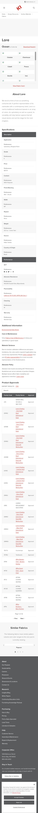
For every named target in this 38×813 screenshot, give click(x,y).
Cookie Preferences (19, 807)
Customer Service (7, 734)
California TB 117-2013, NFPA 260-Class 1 (15, 295)
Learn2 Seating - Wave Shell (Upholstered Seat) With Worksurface (20, 541)
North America (30, 2)
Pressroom (5, 675)
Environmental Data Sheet (10, 330)
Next (22, 618)
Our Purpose (6, 665)
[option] (19, 646)
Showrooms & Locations (9, 681)
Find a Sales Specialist (9, 719)
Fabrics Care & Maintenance (15, 338)
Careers (4, 671)
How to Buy (5, 712)
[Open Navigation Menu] (4, 8)
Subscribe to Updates (12, 776)
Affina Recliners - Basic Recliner (20, 606)
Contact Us (5, 685)
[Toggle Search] (34, 8)
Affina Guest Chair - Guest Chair (19, 570)
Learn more (20, 376)
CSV (17, 386)
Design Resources (13, 14)
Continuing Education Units (11, 699)
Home (3, 14)
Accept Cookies (19, 797)
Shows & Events (7, 678)
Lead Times (5, 722)
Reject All (19, 802)
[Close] (34, 784)
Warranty (5, 743)
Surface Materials (26, 14)
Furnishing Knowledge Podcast (12, 703)
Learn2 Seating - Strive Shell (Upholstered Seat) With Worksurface (20, 516)
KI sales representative (12, 357)
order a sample (27, 355)
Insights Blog (6, 693)
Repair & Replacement (9, 740)
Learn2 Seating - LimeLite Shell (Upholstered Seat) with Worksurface (20, 483)
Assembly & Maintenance (10, 737)
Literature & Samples (8, 726)
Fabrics (4, 16)
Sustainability (6, 668)
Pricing (4, 716)
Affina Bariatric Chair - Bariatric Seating (20, 561)
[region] (19, 797)
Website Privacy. (16, 792)
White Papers (6, 696)
